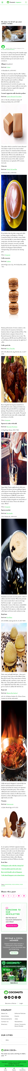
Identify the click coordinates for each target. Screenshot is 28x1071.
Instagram (7, 255)
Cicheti (8, 67)
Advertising (5, 1016)
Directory (4, 1024)
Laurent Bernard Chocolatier (14, 96)
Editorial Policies (20, 1013)
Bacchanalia (10, 513)
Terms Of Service (9, 1065)
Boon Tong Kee (11, 348)
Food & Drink (15, 884)
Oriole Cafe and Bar (12, 169)
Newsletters (18, 1021)
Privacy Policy (19, 1065)
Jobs (16, 1019)
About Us (4, 1013)
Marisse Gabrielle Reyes (8, 49)
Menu (2, 2)
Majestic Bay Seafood (12, 693)
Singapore (8, 884)
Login (26, 2)
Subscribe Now (12, 925)
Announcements (6, 1019)
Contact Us (4, 1021)
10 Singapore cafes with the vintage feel (12, 865)
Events (17, 1016)
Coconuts (15, 2)
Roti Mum (9, 617)
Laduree (9, 261)
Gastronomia (10, 804)
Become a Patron (10, 1003)
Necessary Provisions (12, 427)
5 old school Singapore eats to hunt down (12, 875)
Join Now (14, 953)
